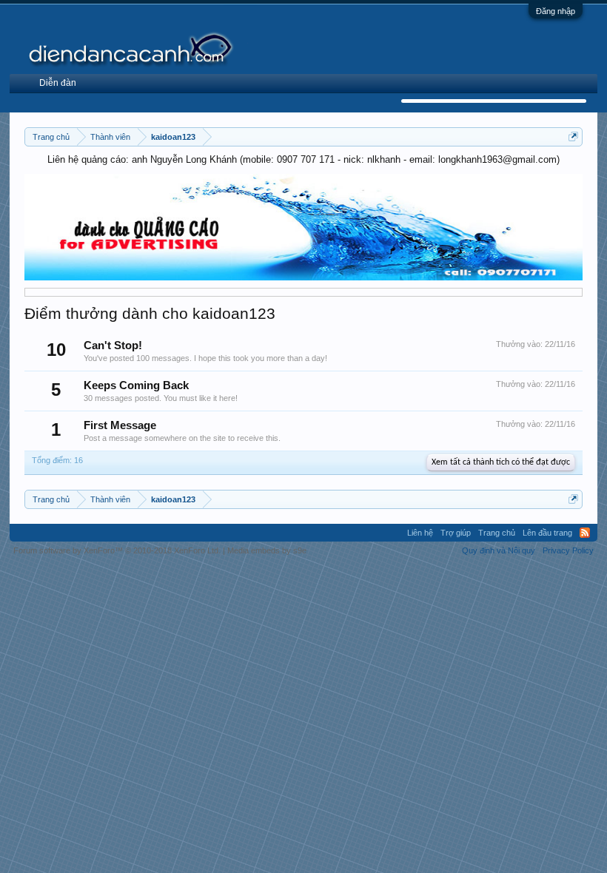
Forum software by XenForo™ (117, 550)
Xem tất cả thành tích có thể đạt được (501, 462)
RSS (585, 532)
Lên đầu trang (547, 532)
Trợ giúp (455, 532)
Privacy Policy (568, 550)
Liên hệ (420, 532)
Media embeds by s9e (266, 550)
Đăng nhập (555, 11)
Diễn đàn (57, 83)
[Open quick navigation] (573, 136)
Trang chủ (496, 532)
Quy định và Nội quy (498, 550)
